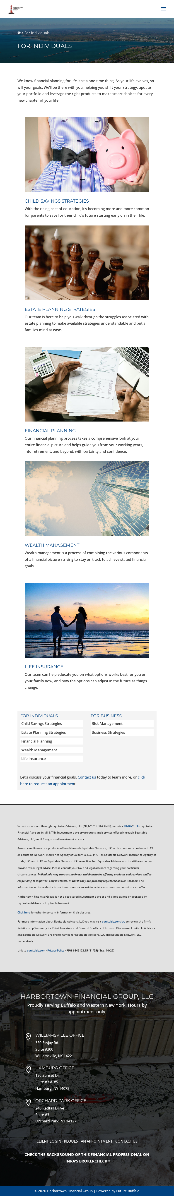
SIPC (136, 826)
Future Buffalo (127, 1191)
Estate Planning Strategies (43, 732)
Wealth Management (39, 750)
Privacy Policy (55, 950)
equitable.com (36, 950)
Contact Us (126, 1141)
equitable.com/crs (113, 921)
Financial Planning (36, 741)
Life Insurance (33, 758)
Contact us (87, 777)
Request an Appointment (88, 1141)
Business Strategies (108, 732)
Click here (23, 912)
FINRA (128, 826)
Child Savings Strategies (41, 723)
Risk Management (107, 723)
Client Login (48, 1141)
